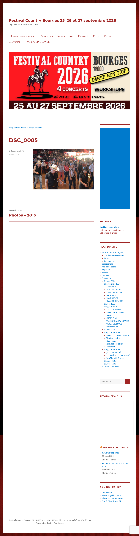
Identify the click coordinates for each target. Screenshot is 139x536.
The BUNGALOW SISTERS (117, 321)
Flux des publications (111, 495)
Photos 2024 (109, 281)
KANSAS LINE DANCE (38, 42)
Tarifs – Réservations (114, 255)
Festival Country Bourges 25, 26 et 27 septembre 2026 (62, 20)
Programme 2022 (112, 307)
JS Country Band (113, 352)
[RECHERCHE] (127, 381)
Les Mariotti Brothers (115, 358)
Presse (96, 36)
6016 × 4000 (14, 155)
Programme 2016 (112, 349)
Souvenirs (14, 42)
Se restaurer (109, 261)
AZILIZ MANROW (113, 309)
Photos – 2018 (110, 329)
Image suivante (35, 128)
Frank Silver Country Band (118, 355)
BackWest (110, 347)
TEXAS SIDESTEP (114, 292)
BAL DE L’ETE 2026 (110, 453)
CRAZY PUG (111, 318)
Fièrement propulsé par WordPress (75, 520)
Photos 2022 (109, 304)
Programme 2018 (112, 332)
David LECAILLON (114, 301)
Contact (108, 36)
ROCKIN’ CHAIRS (113, 290)
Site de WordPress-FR (111, 501)
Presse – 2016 (110, 361)
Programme (47, 36)
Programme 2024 (112, 284)
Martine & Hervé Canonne (118, 335)
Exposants (83, 36)
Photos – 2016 (110, 364)
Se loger (108, 258)
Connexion (107, 493)
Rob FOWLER (112, 298)
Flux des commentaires (112, 498)
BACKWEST (111, 295)
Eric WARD (111, 287)
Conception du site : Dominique (50, 523)
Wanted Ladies (113, 338)
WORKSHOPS (112, 327)
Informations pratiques (21, 36)
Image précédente (17, 128)
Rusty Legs (111, 341)
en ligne (110, 227)
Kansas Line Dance (115, 447)
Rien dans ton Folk (114, 344)
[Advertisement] (115, 168)
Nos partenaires (65, 36)
